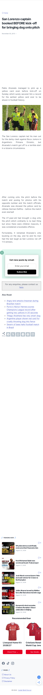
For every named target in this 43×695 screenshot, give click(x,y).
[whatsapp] (18, 334)
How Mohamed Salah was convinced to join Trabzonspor (27, 562)
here (21, 287)
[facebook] (8, 334)
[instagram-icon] (12, 663)
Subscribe (22, 272)
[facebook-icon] (3, 663)
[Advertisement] (21, 59)
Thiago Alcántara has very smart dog (23, 315)
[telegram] (23, 334)
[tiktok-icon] (8, 663)
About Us (7, 675)
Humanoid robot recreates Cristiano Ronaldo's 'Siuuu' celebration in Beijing (26, 607)
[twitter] (13, 334)
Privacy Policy (9, 678)
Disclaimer (8, 681)
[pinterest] (28, 334)
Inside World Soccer (24, 690)
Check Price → (12, 652)
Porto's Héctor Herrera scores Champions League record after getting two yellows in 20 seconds (22, 310)
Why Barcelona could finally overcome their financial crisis (27, 547)
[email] (33, 334)
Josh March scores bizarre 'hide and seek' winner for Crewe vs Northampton (28, 578)
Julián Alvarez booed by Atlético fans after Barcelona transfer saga (28, 591)
